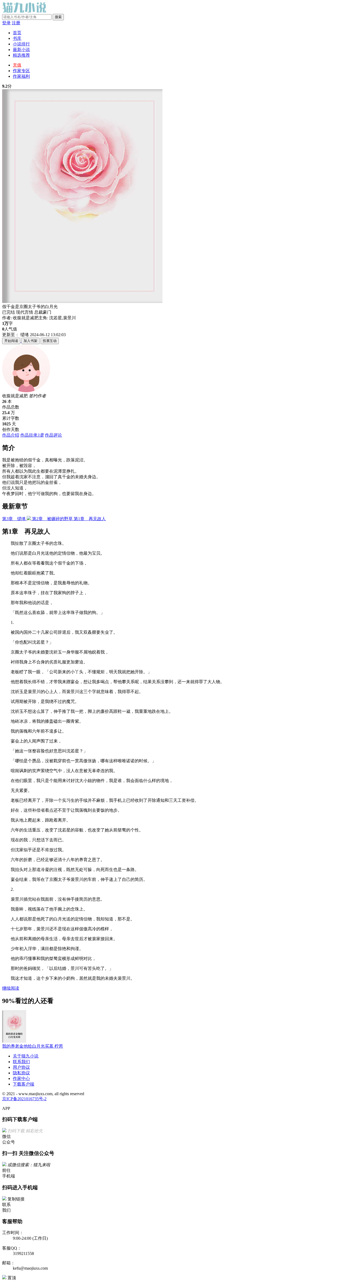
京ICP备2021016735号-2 (24, 1099)
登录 (6, 23)
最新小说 (21, 49)
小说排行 (21, 44)
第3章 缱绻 (14, 518)
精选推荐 (21, 55)
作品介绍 (10, 435)
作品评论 (53, 435)
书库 (17, 38)
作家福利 (21, 76)
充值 (17, 65)
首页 (17, 32)
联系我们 (21, 1061)
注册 (16, 23)
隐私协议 (21, 1073)
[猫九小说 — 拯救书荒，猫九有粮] (25, 11)
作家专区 (21, 70)
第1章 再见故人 (90, 518)
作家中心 (21, 1078)
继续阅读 (10, 988)
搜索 (58, 17)
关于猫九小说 (25, 1056)
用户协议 (21, 1067)
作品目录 (32, 435)
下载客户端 (23, 1084)
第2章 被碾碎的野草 (53, 518)
